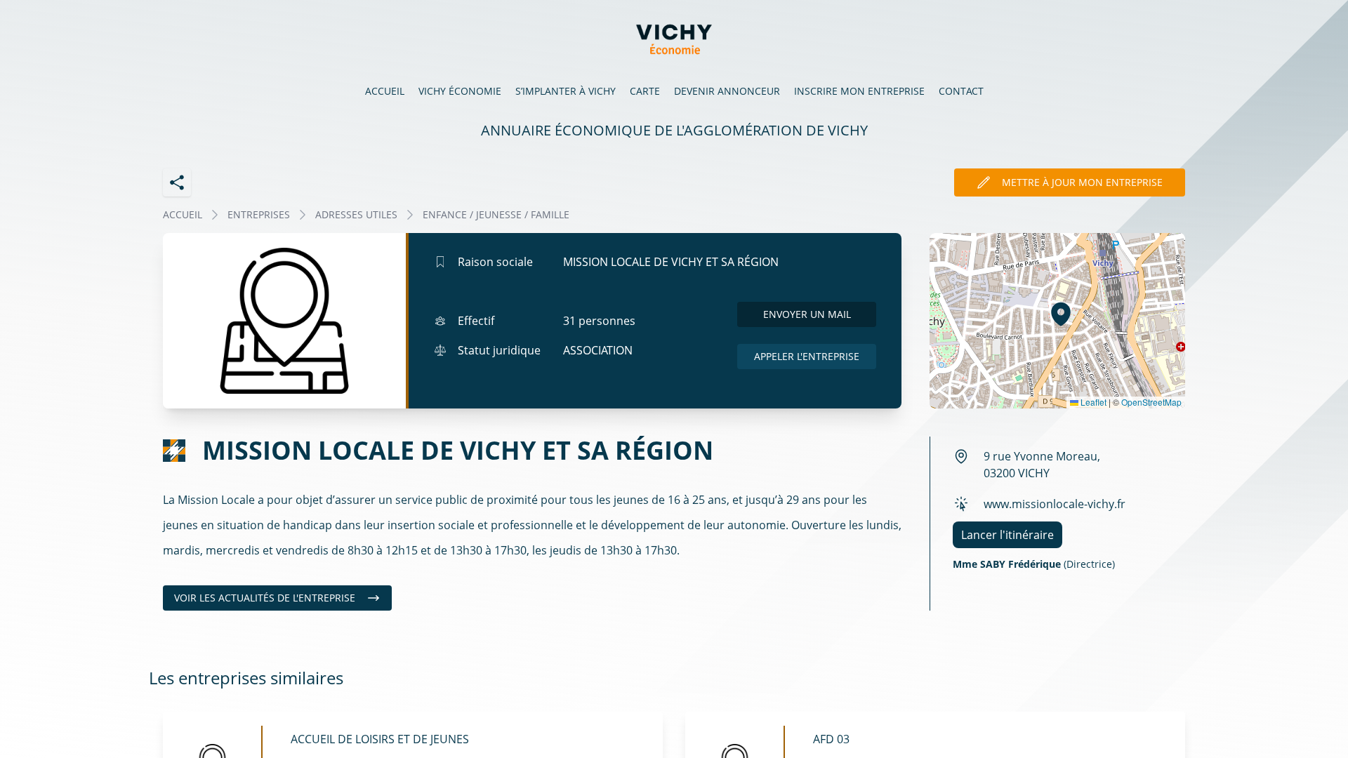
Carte (645, 91)
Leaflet (1092, 402)
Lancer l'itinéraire (1007, 535)
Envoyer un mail (807, 314)
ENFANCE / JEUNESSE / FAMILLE (496, 214)
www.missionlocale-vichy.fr (1054, 504)
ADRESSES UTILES (356, 214)
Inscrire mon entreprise (859, 91)
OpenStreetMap (1151, 402)
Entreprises (258, 214)
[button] (1061, 314)
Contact (961, 91)
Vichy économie (459, 91)
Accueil (384, 91)
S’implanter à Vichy (565, 91)
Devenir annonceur (727, 91)
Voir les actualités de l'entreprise (264, 597)
